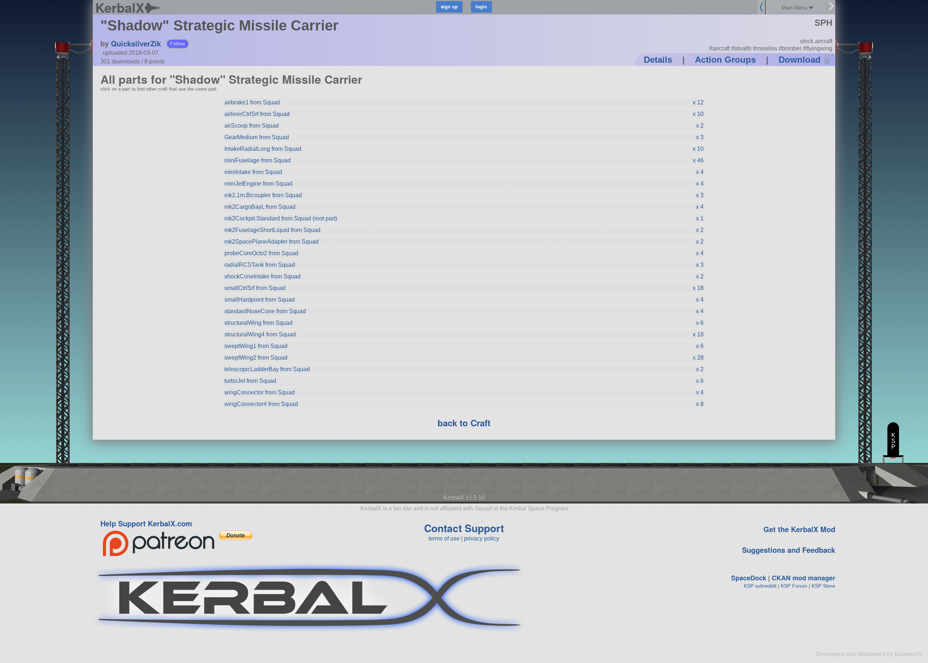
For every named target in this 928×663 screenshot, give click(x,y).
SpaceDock (748, 578)
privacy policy (481, 538)
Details (658, 60)
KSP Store (823, 586)
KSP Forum (794, 586)
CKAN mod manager (803, 578)
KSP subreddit (760, 586)
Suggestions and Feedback (788, 549)
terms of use (444, 538)
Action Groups (725, 60)
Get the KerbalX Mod (799, 529)
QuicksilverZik (136, 43)
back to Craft (464, 423)
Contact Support (464, 528)
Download (800, 60)
